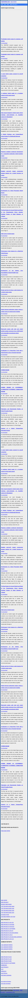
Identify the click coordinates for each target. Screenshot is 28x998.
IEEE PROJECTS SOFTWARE (8, 928)
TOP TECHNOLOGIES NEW (7, 906)
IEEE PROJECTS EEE (6, 961)
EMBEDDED (4, 965)
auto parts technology (6, 983)
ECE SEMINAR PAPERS (7, 947)
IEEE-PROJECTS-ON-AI (6, 934)
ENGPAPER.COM (10, 992)
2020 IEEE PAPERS (5, 916)
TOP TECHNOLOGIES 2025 (7, 910)
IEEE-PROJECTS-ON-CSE (7, 922)
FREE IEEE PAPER (5, 830)
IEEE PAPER (14, 1)
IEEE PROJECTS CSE (6, 959)
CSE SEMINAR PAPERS (7, 944)
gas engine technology (6, 981)
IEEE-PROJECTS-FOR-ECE (7, 926)
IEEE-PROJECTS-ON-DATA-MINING (9, 932)
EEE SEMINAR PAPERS (6, 949)
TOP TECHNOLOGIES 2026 (7, 908)
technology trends (5, 914)
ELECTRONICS (4, 967)
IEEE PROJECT (13, 4)
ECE (5, 4)
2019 (11, 916)
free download (12, 95)
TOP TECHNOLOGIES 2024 (7, 912)
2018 (14, 916)
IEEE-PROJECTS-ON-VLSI (7, 939)
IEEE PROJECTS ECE (6, 956)
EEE (8, 4)
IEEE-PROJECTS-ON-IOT (7, 930)
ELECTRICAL (4, 973)
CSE (2, 4)
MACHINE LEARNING (6, 975)
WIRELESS (3, 971)
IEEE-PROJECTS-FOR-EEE (7, 924)
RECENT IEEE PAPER (6, 904)
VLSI (2, 969)
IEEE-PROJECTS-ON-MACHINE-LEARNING (11, 936)
